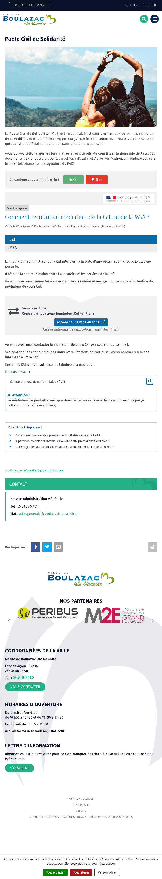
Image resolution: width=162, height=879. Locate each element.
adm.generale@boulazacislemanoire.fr (49, 514)
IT (145, 5)
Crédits (81, 810)
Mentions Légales (81, 798)
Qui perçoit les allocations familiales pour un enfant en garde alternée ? (64, 447)
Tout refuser (81, 872)
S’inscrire (19, 768)
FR (126, 5)
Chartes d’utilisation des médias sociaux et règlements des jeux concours (81, 816)
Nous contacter (25, 687)
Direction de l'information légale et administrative (36, 470)
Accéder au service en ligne (79, 322)
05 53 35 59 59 (23, 678)
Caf (58, 261)
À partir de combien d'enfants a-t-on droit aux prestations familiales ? (62, 441)
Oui (75, 180)
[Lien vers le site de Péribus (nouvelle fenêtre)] (48, 613)
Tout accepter (55, 872)
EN (135, 5)
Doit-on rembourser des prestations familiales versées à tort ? (57, 435)
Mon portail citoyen (30, 5)
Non (99, 180)
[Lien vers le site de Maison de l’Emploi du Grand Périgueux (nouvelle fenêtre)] (114, 615)
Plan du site (81, 804)
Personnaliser (107, 872)
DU (154, 5)
